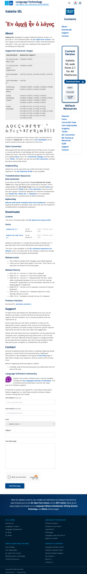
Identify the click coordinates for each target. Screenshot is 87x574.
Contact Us (49, 562)
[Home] (10, 3)
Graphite (65, 128)
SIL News (8, 535)
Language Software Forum (54, 547)
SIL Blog (8, 532)
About (64, 26)
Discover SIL (9, 523)
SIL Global (20, 569)
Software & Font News (53, 526)
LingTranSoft (49, 529)
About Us (48, 559)
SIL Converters (42, 159)
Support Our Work (51, 538)
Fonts (64, 119)
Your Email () (12, 408)
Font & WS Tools (69, 122)
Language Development (13, 529)
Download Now (73, 81)
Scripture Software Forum (54, 550)
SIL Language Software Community (37, 381)
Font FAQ (42, 355)
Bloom (44, 509)
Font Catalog (9, 547)
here (17, 157)
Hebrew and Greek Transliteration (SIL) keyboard (25, 202)
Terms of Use (9, 572)
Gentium (32, 194)
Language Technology (29, 2)
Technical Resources (12, 559)
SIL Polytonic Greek (24, 171)
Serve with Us (49, 556)
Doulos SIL (13, 194)
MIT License (61, 503)
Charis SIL (22, 194)
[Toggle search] (69, 3)
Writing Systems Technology (15, 556)
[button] (75, 3)
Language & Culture (12, 526)
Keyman (65, 116)
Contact (65, 36)
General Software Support (54, 553)
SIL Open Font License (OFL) (40, 220)
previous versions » (24, 304)
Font (7, 419)
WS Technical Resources (67, 139)
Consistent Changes (36, 157)
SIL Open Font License (42, 39)
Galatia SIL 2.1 (12, 229)
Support (65, 33)
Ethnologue (49, 532)
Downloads (67, 29)
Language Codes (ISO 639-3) (55, 535)
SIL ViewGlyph (40, 140)
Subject (8, 430)
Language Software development (49, 506)
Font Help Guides (69, 125)
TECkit (12, 159)
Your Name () (13, 398)
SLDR (64, 143)
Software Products (51, 523)
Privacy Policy (21, 572)
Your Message (10, 441)
